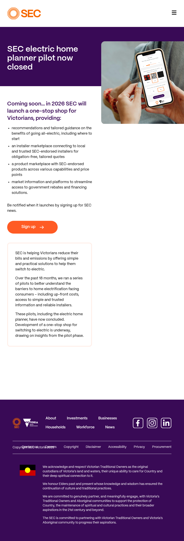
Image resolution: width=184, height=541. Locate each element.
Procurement (161, 447)
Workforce (85, 427)
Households (56, 427)
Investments (77, 418)
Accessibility (117, 447)
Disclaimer (93, 447)
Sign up (28, 227)
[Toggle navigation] (174, 12)
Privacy (139, 447)
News (110, 427)
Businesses (107, 418)
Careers (51, 447)
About (51, 418)
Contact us (30, 447)
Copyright (71, 447)
